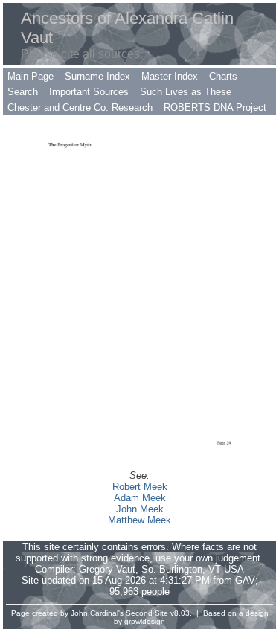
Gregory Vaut (107, 569)
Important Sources (89, 91)
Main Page (30, 76)
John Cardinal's (97, 613)
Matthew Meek (139, 520)
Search (22, 91)
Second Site (147, 613)
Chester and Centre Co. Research (80, 107)
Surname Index (97, 76)
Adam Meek (140, 497)
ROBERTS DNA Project (215, 107)
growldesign (144, 621)
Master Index (169, 76)
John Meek (140, 509)
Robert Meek (139, 486)
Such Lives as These (185, 91)
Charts (223, 76)
